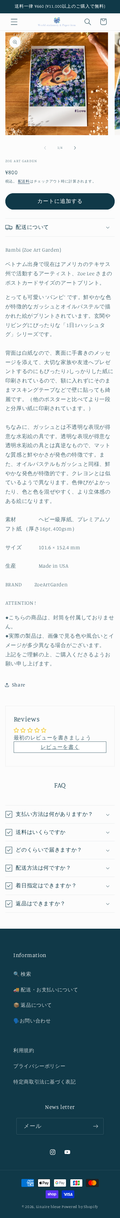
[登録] (95, 1126)
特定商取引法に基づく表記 (44, 1082)
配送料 (24, 181)
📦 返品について (32, 1005)
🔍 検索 (22, 974)
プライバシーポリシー (39, 1066)
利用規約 (23, 1050)
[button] (14, 21)
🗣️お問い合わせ (32, 1020)
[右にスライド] (75, 147)
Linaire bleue (48, 1206)
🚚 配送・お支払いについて (45, 989)
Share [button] (18, 684)
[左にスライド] (45, 147)
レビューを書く (60, 747)
